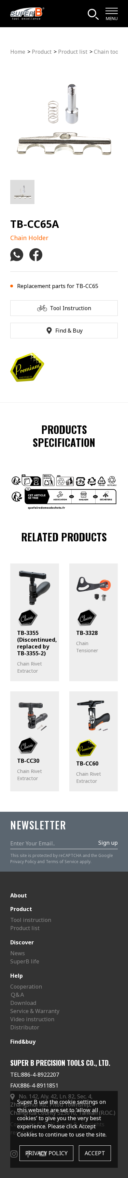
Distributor (24, 1027)
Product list (72, 51)
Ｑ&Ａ (17, 994)
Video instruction (32, 1019)
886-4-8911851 (39, 1085)
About (18, 895)
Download (23, 1003)
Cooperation (26, 986)
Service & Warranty (34, 1011)
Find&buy (22, 1041)
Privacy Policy (23, 861)
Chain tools (108, 51)
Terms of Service (62, 861)
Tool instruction (30, 920)
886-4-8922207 (40, 1074)
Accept (95, 1153)
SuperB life (24, 961)
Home (17, 51)
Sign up (108, 842)
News (17, 953)
